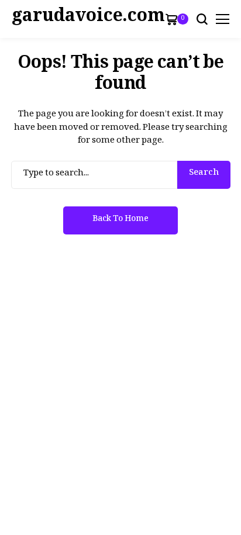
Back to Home (120, 220)
